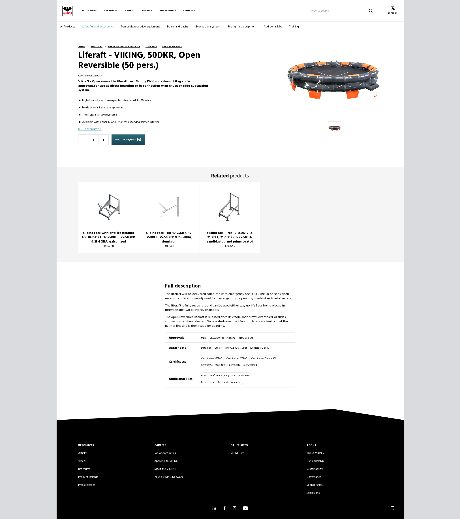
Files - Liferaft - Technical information (221, 382)
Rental (130, 11)
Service (147, 11)
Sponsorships (315, 485)
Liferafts (151, 46)
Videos (82, 461)
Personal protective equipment (140, 26)
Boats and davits (178, 26)
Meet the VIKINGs (165, 469)
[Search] (371, 11)
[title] (108, 217)
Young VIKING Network (168, 477)
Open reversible (172, 46)
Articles (82, 453)
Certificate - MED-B (236, 358)
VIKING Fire (237, 453)
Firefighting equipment (242, 26)
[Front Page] (67, 11)
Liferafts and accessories (98, 26)
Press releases (86, 485)
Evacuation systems (208, 26)
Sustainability (315, 469)
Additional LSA (273, 26)
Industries (89, 11)
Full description (90, 129)
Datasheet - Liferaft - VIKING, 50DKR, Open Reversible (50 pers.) (235, 348)
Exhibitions (313, 493)
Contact (189, 11)
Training (294, 26)
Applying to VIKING (166, 461)
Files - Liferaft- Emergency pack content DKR (225, 376)
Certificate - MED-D (211, 358)
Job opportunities (165, 453)
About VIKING (315, 453)
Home (81, 46)
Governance (314, 477)
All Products (67, 26)
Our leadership (315, 461)
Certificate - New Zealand (243, 365)
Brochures (84, 469)
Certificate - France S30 (264, 358)
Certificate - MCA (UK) (213, 365)
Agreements (167, 11)
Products (111, 11)
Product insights (88, 477)
